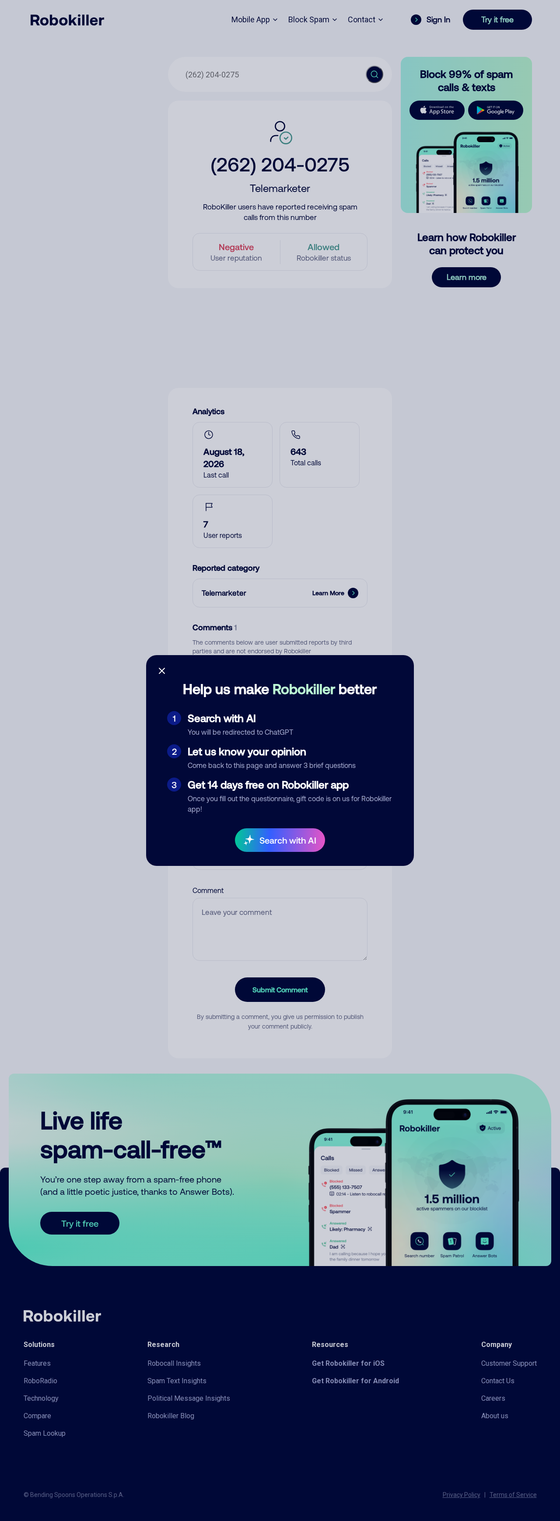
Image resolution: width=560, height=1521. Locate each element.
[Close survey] (162, 671)
